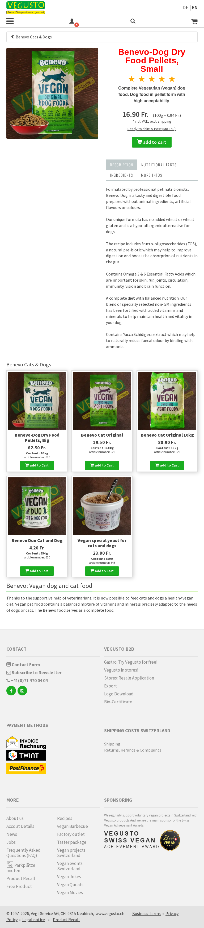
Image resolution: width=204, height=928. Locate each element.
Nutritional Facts (159, 164)
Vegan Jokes (69, 876)
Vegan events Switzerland (70, 866)
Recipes (64, 818)
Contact (16, 649)
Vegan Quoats (70, 884)
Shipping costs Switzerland (137, 730)
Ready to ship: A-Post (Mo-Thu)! (152, 128)
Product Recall (20, 878)
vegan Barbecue (72, 826)
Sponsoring (118, 800)
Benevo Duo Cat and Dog (36, 540)
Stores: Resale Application (129, 678)
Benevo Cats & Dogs (33, 36)
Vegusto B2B (119, 649)
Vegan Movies (70, 892)
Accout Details (20, 826)
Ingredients (121, 175)
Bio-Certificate (118, 702)
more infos (151, 175)
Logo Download (119, 694)
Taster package (71, 842)
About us (15, 818)
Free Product (19, 886)
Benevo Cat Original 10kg (167, 435)
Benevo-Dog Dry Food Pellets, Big (37, 437)
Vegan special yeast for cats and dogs (102, 543)
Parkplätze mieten (20, 867)
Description (121, 164)
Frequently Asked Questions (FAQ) (23, 852)
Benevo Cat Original (102, 435)
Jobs (11, 842)
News (11, 834)
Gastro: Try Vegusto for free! (131, 662)
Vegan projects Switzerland (71, 852)
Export (110, 686)
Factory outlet (71, 834)
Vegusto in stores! (121, 670)
